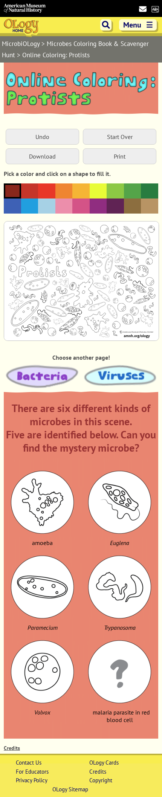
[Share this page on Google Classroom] (155, 9)
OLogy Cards (104, 762)
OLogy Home (22, 27)
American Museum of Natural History (25, 8)
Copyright (100, 780)
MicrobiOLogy (21, 44)
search (106, 25)
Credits (12, 748)
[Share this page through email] (142, 9)
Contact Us (28, 762)
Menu (138, 25)
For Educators (32, 771)
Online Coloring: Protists (56, 55)
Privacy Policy (31, 780)
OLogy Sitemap (70, 789)
